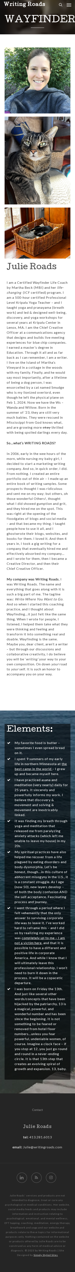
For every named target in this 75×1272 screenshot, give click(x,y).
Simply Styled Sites (46, 1255)
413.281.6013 (40, 1137)
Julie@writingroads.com (42, 1147)
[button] (69, 5)
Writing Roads (24, 4)
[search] (61, 4)
